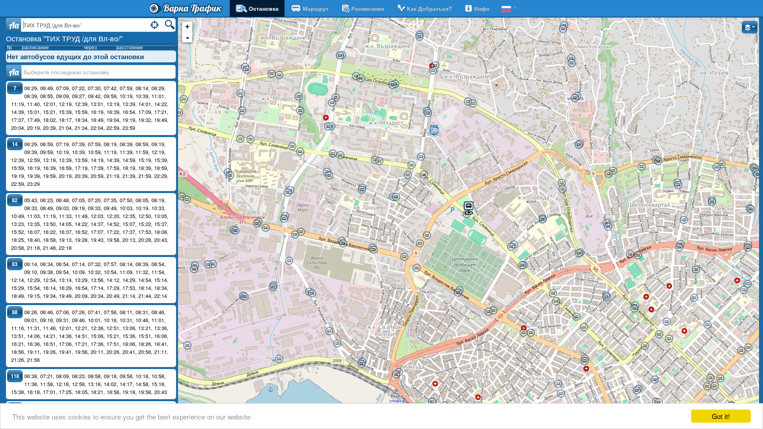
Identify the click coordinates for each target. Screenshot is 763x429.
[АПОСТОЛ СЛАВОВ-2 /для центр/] (395, 197)
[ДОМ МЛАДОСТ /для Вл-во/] (411, 165)
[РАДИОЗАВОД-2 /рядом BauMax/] (294, 234)
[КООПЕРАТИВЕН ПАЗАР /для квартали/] (558, 384)
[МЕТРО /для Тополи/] (183, 99)
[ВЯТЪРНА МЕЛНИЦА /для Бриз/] (608, 174)
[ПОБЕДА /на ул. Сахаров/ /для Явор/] (542, 219)
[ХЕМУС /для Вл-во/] (355, 76)
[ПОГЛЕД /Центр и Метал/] (327, 126)
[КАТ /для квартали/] (246, 70)
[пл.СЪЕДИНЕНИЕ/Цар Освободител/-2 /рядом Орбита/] (714, 386)
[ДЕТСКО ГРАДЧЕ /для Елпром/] (287, 192)
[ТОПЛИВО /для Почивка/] (329, 331)
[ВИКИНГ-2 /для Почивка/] (244, 296)
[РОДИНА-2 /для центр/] (457, 292)
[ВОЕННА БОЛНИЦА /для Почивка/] (757, 174)
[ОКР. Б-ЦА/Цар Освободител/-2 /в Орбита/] (659, 334)
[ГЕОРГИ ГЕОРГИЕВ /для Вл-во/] (271, 74)
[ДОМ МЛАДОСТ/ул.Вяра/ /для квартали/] (420, 157)
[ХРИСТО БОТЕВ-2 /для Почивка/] (432, 402)
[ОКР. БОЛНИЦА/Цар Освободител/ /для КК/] (668, 338)
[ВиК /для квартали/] (608, 226)
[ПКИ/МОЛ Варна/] (426, 235)
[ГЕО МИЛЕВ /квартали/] (335, 97)
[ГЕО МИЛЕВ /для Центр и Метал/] (331, 103)
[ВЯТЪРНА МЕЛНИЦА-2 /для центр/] (612, 170)
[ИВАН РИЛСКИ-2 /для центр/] (416, 268)
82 (14, 200)
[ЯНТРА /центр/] (419, 37)
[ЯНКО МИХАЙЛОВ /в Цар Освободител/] (606, 297)
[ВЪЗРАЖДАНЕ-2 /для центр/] (392, 85)
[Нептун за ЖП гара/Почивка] (636, 390)
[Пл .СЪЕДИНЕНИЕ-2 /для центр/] (707, 386)
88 (14, 312)
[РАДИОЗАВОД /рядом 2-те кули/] (300, 232)
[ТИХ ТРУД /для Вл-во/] (468, 207)
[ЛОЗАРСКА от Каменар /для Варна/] (578, 145)
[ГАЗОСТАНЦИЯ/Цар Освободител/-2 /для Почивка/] (467, 101)
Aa (14, 25)
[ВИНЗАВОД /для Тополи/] (181, 196)
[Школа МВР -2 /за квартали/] (230, 175)
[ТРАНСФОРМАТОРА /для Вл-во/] (552, 293)
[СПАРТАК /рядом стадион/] (637, 255)
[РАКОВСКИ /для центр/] (654, 379)
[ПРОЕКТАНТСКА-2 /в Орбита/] (634, 308)
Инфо (482, 8)
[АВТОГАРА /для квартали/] (493, 310)
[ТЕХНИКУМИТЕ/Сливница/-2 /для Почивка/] (521, 265)
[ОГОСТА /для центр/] (432, 70)
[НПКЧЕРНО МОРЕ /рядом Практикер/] (283, 218)
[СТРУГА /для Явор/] (578, 253)
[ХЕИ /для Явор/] (679, 247)
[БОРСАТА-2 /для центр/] (373, 249)
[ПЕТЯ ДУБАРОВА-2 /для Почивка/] (340, 155)
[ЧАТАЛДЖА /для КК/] (748, 347)
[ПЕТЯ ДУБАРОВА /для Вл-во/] (332, 153)
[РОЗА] (641, 166)
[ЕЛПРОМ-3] (265, 228)
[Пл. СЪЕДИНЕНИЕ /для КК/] (720, 378)
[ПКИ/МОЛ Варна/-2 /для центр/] (419, 243)
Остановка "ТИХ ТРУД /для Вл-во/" (64, 38)
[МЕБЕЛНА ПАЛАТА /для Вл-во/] (250, 139)
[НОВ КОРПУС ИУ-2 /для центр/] (711, 202)
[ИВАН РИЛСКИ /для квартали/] (404, 257)
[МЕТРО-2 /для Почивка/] (178, 112)
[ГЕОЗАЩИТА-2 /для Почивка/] (272, 287)
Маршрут (316, 8)
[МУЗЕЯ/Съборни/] (658, 402)
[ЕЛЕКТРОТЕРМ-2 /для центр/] (235, 230)
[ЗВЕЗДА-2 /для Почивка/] (361, 363)
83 (14, 264)
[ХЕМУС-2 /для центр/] (360, 78)
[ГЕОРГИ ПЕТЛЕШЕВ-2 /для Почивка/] (379, 161)
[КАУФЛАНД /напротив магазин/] (339, 55)
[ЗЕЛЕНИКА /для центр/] (683, 220)
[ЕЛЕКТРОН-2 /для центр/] (747, 284)
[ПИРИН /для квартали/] (644, 346)
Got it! (721, 416)
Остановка (264, 8)
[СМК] (337, 343)
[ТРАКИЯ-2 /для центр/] (584, 361)
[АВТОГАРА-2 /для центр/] (488, 311)
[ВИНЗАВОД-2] (186, 199)
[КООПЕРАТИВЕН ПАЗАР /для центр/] (560, 393)
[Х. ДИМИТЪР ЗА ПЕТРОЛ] (678, 185)
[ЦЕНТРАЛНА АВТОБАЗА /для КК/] (427, 113)
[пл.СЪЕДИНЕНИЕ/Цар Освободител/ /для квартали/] (710, 378)
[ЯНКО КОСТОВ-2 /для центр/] (194, 269)
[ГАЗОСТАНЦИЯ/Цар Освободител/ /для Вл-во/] (472, 103)
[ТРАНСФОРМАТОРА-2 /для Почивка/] (556, 301)
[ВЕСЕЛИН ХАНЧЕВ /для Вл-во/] (292, 146)
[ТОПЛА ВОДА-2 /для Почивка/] (395, 374)
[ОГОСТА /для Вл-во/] (435, 65)
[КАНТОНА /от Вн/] (571, 58)
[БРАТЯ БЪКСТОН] (695, 269)
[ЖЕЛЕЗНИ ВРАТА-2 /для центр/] (750, 209)
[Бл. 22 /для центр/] (716, 167)
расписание (367, 8)
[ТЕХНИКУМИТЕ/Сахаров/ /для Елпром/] (511, 247)
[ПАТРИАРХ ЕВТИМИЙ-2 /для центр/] (523, 333)
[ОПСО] (187, 345)
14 (14, 144)
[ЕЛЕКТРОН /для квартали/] (743, 290)
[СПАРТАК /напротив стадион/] (630, 254)
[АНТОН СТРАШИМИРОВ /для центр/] (298, 96)
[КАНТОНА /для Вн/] (571, 63)
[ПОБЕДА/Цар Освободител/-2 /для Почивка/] (562, 189)
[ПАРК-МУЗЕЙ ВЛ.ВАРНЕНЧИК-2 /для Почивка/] (240, 93)
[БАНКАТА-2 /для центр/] (329, 175)
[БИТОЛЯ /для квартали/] (666, 321)
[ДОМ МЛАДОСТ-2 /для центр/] (423, 174)
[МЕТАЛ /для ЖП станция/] (207, 264)
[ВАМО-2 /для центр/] (343, 243)
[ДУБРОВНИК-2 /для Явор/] (747, 247)
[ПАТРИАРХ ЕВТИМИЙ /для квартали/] (530, 333)
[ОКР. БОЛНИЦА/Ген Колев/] (707, 325)
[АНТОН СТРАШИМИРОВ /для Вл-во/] (300, 110)
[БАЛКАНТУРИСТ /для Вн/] (574, 98)
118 (15, 376)
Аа (14, 71)
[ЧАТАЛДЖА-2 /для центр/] (741, 350)
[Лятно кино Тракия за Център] (583, 327)
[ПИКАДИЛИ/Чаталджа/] (693, 298)
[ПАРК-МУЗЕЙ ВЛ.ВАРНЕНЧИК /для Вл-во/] (242, 110)
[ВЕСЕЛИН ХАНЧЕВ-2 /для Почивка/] (300, 151)
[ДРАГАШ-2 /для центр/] (361, 190)
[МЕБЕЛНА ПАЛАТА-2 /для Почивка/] (240, 139)
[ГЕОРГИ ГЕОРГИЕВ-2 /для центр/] (279, 75)
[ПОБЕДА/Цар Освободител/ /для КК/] (561, 183)
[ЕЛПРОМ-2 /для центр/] (256, 223)
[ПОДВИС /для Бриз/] (658, 161)
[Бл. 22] (721, 164)
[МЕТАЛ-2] (212, 264)
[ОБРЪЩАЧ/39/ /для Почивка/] (289, 261)
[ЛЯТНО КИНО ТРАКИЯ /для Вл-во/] (576, 317)
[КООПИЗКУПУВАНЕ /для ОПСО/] (312, 293)
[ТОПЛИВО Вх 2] (279, 359)
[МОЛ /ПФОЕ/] (407, 175)
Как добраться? (429, 8)
